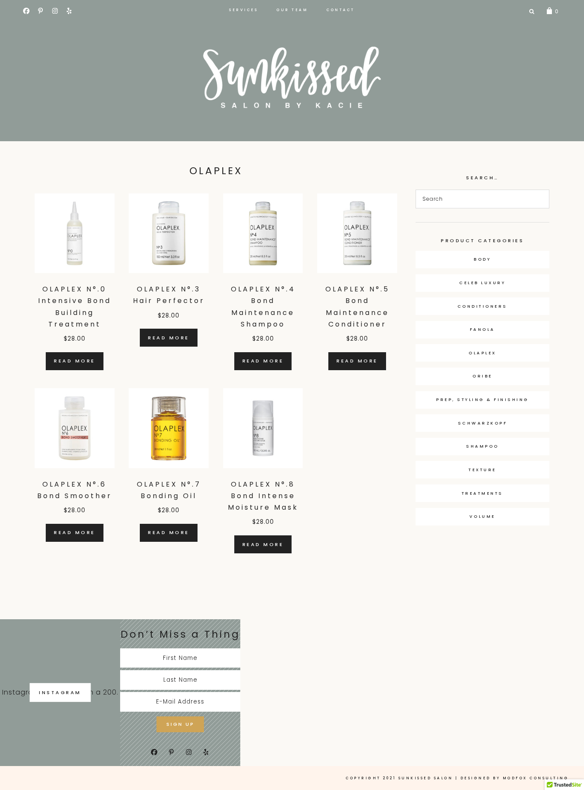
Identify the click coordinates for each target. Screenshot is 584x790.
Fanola (482, 329)
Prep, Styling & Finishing (482, 399)
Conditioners (482, 306)
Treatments (482, 493)
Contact (341, 9)
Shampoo (482, 446)
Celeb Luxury (482, 282)
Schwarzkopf (482, 423)
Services (243, 9)
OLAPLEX (482, 353)
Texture (482, 469)
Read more (74, 360)
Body (482, 259)
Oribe (482, 376)
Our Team (292, 9)
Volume (482, 516)
